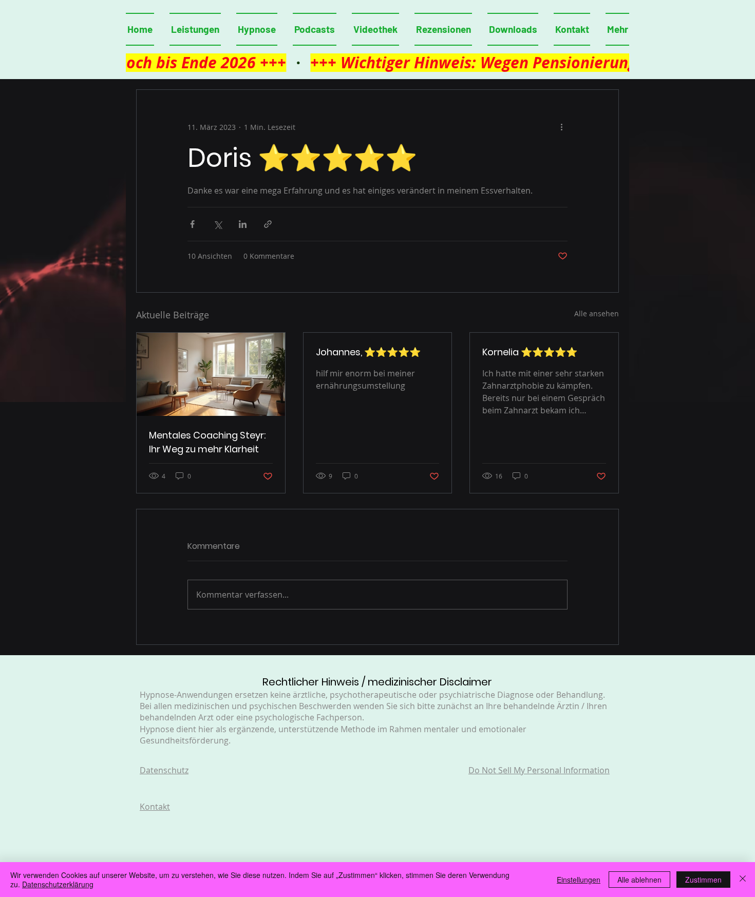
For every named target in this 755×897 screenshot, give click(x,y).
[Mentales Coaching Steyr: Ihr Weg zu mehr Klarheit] (211, 374)
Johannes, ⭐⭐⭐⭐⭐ (368, 352)
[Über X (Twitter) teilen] (217, 224)
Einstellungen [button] (578, 879)
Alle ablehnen (639, 879)
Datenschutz (164, 770)
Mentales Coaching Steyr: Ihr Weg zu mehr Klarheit (207, 442)
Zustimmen (703, 879)
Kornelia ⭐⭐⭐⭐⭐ (529, 352)
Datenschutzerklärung (57, 884)
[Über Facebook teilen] (192, 224)
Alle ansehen (596, 313)
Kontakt (155, 806)
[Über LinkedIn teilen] (243, 224)
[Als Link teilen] (268, 224)
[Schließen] (743, 879)
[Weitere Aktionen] (561, 127)
